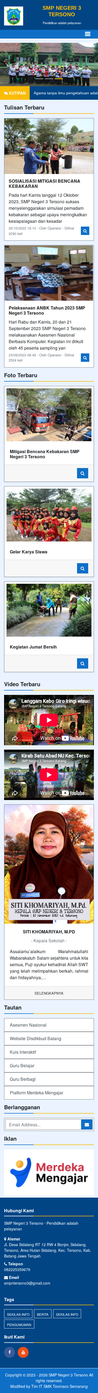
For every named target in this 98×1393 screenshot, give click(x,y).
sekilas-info (18, 1314)
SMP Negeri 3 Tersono (68, 1375)
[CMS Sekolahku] (49, 1173)
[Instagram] (24, 1352)
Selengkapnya (49, 993)
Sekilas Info (67, 1314)
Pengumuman (19, 1324)
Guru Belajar (22, 1065)
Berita (42, 1314)
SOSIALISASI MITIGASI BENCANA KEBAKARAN (44, 183)
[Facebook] (11, 1352)
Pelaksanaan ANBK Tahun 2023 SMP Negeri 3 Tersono (47, 310)
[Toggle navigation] (87, 34)
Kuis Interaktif (23, 1052)
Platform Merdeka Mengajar (36, 1092)
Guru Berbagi (23, 1079)
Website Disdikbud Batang (35, 1038)
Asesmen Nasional (28, 1025)
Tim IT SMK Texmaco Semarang (59, 1386)
